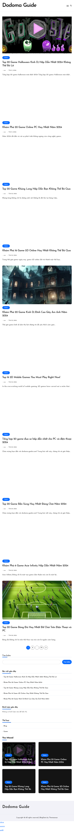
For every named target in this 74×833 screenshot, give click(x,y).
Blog (5, 726)
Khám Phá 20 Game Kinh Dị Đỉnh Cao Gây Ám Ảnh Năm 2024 (26, 699)
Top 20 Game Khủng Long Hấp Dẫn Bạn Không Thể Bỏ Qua (36, 189)
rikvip (2, 822)
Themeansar (53, 817)
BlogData (43, 817)
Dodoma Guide (15, 807)
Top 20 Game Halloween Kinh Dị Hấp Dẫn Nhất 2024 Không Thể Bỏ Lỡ (30, 677)
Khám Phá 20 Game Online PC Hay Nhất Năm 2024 (32, 127)
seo (5, 70)
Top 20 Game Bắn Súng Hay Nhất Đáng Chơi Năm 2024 (34, 504)
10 (41, 648)
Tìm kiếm (6, 656)
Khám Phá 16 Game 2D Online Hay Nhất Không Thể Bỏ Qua (36, 250)
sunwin (2, 826)
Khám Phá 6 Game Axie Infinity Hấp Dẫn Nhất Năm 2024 (35, 565)
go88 (1, 830)
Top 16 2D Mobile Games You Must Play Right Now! (31, 377)
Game (6, 57)
